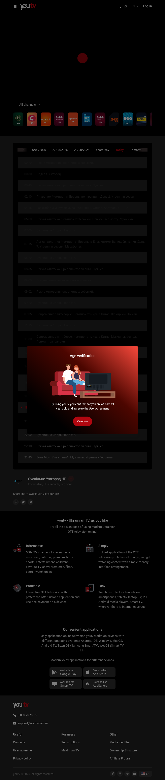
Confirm (82, 421)
